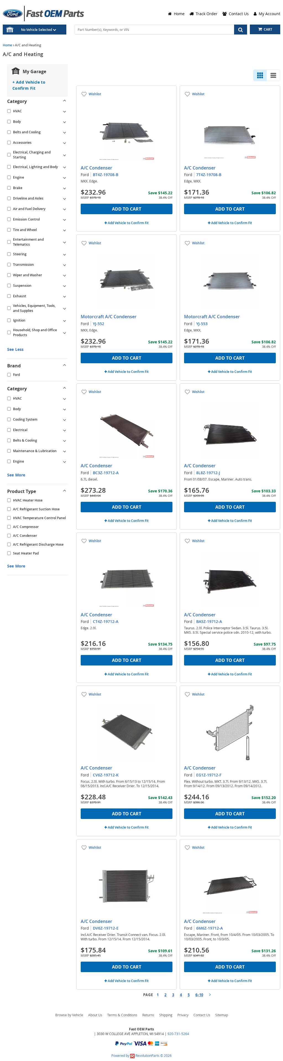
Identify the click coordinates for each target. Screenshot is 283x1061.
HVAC (17, 111)
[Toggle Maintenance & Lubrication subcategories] (64, 451)
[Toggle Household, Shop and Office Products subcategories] (64, 332)
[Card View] (260, 75)
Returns (148, 1015)
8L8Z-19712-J (208, 472)
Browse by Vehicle (69, 1015)
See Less (15, 349)
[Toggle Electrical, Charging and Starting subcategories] (64, 155)
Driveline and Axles (28, 198)
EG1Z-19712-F (208, 775)
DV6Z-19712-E (106, 928)
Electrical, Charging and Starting (32, 155)
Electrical (20, 430)
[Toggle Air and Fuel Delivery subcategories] (64, 209)
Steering (20, 254)
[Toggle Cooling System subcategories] (64, 419)
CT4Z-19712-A (105, 621)
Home (7, 45)
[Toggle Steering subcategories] (64, 254)
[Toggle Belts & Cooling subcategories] (64, 440)
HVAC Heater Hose (28, 500)
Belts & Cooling (25, 440)
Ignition (19, 320)
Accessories (22, 142)
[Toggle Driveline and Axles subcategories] (64, 198)
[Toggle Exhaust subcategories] (64, 296)
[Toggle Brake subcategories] (64, 188)
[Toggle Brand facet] (64, 365)
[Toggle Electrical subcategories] (64, 430)
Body (17, 121)
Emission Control (26, 219)
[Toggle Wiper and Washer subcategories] (64, 275)
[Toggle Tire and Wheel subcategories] (64, 230)
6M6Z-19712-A (209, 928)
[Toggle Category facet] (64, 101)
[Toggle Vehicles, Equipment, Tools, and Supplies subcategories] (64, 308)
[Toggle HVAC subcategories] (64, 111)
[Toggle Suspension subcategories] (64, 285)
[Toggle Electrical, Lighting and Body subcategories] (64, 167)
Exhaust (19, 296)
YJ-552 (98, 323)
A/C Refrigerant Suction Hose (36, 509)
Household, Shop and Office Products (35, 332)
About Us (95, 1015)
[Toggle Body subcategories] (64, 121)
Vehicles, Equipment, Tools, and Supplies (34, 308)
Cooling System (25, 419)
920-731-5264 (178, 1033)
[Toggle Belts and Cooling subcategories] (64, 132)
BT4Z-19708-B (105, 174)
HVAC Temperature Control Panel (39, 518)
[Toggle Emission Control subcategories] (64, 219)
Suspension (22, 285)
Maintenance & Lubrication (35, 451)
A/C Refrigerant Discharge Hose (38, 544)
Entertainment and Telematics (28, 242)
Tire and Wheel (25, 229)
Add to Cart (126, 209)
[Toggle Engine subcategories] (64, 177)
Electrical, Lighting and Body (35, 167)
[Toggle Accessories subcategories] (64, 142)
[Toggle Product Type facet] (64, 491)
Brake (17, 187)
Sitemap (221, 1015)
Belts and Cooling (27, 132)
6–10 (199, 994)
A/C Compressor (26, 526)
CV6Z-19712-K (106, 775)
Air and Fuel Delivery (29, 208)
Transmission (23, 264)
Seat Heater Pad (26, 553)
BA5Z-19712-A (209, 621)
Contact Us (201, 1015)
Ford (16, 374)
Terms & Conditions (122, 1015)
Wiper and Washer (27, 275)
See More (16, 475)
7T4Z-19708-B (208, 174)
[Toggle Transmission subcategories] (64, 264)
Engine (18, 177)
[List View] (273, 75)
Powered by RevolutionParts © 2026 (141, 1055)
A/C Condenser (25, 535)
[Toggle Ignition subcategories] (64, 320)
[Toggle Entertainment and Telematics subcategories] (64, 242)
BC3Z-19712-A (106, 472)
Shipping (165, 1015)
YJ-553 (202, 323)
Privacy (182, 1015)
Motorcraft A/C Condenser (109, 317)
